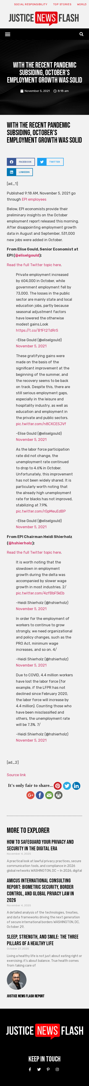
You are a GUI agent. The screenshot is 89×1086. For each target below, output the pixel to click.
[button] (7, 34)
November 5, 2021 (31, 346)
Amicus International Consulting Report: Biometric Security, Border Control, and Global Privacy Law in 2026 (40, 890)
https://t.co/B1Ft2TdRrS (37, 330)
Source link (16, 775)
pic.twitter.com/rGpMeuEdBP (41, 511)
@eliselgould (27, 255)
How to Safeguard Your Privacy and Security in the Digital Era (40, 845)
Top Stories (62, 4)
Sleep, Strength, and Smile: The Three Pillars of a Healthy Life (43, 940)
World (82, 4)
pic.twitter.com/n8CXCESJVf (41, 424)
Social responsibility (30, 4)
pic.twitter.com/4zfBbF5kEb (40, 593)
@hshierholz (20, 543)
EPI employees (34, 199)
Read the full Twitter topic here (34, 265)
